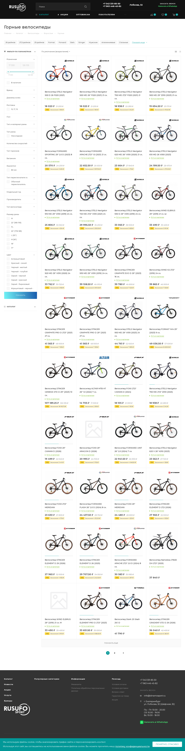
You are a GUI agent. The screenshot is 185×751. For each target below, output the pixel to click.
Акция (115, 700)
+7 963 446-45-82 (112, 6)
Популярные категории (46, 679)
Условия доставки (120, 688)
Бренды (8, 701)
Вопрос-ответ (118, 692)
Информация (78, 679)
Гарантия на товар (120, 696)
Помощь (116, 679)
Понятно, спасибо (167, 744)
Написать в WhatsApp (167, 6)
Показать (20, 295)
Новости (8, 684)
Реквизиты (76, 684)
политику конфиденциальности (132, 746)
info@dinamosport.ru (154, 695)
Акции (7, 690)
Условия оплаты (119, 684)
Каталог (8, 679)
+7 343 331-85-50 (111, 3)
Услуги (7, 695)
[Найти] (85, 7)
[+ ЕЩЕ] (129, 14)
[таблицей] (180, 51)
